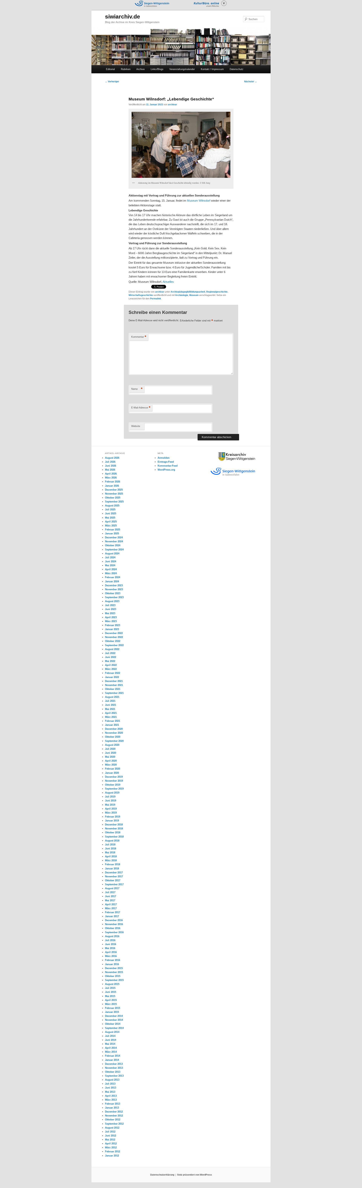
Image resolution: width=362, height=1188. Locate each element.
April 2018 (111, 856)
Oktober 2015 (112, 976)
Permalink (155, 298)
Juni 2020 (110, 752)
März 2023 (111, 621)
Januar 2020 (112, 772)
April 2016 (111, 952)
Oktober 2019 (112, 784)
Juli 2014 (110, 1036)
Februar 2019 (112, 816)
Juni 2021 (110, 704)
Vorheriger (112, 81)
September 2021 (114, 693)
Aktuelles (168, 281)
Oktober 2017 (112, 880)
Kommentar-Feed (168, 465)
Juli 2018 (110, 844)
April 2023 (111, 617)
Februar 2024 (112, 577)
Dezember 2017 (114, 872)
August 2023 (112, 601)
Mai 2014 (110, 1043)
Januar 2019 (112, 820)
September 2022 (114, 645)
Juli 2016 (110, 940)
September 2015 (114, 980)
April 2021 (111, 713)
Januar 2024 (112, 581)
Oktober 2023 (112, 593)
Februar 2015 (112, 1008)
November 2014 (114, 1020)
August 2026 (112, 457)
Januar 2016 (112, 964)
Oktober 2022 (112, 641)
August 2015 (112, 984)
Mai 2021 (110, 709)
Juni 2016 (110, 944)
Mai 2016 (110, 948)
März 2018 (111, 860)
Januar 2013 (112, 1107)
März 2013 (111, 1099)
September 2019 (114, 788)
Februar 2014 (112, 1055)
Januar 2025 (112, 533)
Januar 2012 (112, 1155)
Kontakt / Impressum (212, 69)
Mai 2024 (110, 565)
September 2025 (114, 501)
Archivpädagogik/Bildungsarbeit (188, 291)
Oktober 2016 (112, 928)
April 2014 (111, 1047)
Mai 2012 (110, 1139)
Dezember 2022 (114, 633)
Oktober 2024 (112, 545)
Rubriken (125, 69)
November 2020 (114, 732)
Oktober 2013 (112, 1071)
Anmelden (163, 457)
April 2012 (111, 1143)
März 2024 (111, 573)
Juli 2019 (110, 796)
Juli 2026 (110, 461)
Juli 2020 (110, 748)
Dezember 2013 (114, 1063)
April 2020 (111, 760)
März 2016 (111, 956)
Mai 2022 (110, 661)
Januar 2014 (112, 1060)
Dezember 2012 (114, 1111)
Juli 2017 (110, 892)
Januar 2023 (112, 629)
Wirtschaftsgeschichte (141, 295)
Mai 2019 (110, 804)
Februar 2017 (112, 912)
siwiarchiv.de (122, 16)
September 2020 (114, 741)
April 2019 (111, 808)
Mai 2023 (110, 613)
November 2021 (114, 685)
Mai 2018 (110, 852)
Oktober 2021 (112, 689)
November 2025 (114, 493)
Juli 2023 (110, 605)
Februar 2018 (112, 864)
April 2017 (111, 904)
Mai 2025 (110, 517)
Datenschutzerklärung (162, 1174)
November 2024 (114, 541)
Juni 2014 (110, 1040)
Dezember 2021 (114, 681)
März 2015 (111, 1004)
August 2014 (112, 1032)
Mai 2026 (110, 469)
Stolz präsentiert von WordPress (194, 1174)
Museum (194, 295)
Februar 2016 (112, 960)
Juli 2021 (110, 701)
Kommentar (138, 336)
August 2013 (112, 1079)
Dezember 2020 (114, 728)
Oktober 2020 (112, 736)
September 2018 (114, 836)
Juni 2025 (110, 513)
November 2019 (114, 780)
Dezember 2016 (114, 920)
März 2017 (111, 908)
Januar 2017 (112, 916)
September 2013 (114, 1075)
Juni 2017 (110, 896)
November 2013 (114, 1067)
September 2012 (114, 1123)
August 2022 (112, 649)
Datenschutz (236, 69)
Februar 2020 (112, 768)
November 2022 (114, 637)
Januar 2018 (112, 868)
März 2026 (111, 477)
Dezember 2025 (114, 489)
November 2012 (114, 1115)
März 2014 (111, 1051)
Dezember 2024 (114, 537)
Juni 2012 (110, 1135)
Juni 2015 (110, 992)
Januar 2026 (112, 485)
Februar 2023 (112, 625)
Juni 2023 (110, 609)
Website (135, 426)
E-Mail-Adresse (140, 407)
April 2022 (111, 665)
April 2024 (111, 569)
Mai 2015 (110, 996)
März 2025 (111, 525)
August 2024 (112, 553)
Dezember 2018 (114, 824)
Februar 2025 (112, 529)
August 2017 (112, 888)
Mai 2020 (110, 756)
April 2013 (111, 1095)
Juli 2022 (110, 653)
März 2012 (111, 1147)
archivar (172, 104)
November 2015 (114, 972)
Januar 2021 (112, 724)
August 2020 (112, 744)
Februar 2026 (112, 481)
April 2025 (111, 521)
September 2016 (114, 932)
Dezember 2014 (114, 1016)
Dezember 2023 (114, 585)
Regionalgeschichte (217, 291)
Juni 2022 (110, 657)
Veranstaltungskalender (182, 69)
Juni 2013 (110, 1087)
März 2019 (111, 812)
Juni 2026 (110, 465)
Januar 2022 (112, 677)
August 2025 (112, 505)
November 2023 (114, 589)
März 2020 (111, 764)
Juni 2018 (110, 848)
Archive (140, 69)
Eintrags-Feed (166, 461)
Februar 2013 (112, 1103)
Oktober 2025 (112, 497)
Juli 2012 (110, 1131)
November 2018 (114, 828)
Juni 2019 (110, 800)
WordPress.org (166, 469)
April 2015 (111, 1000)
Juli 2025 (110, 509)
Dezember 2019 (114, 776)
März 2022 (111, 669)
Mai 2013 (110, 1091)
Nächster (250, 81)
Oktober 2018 (112, 832)
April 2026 (111, 473)
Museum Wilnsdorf (198, 200)
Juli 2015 (110, 988)
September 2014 (114, 1028)
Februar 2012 (112, 1151)
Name (137, 389)
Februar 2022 (112, 673)
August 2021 (112, 697)
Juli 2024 (110, 557)
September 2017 (114, 884)
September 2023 (114, 597)
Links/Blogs (157, 69)
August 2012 (112, 1127)
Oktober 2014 (112, 1023)
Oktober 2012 (112, 1119)
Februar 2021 (112, 721)
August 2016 (112, 936)
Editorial (110, 69)
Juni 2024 (110, 561)
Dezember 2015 (114, 968)
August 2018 (112, 840)
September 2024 (114, 549)
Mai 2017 (110, 900)
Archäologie (181, 295)
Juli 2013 (110, 1083)
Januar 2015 (112, 1012)
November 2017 (114, 876)
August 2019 (112, 792)
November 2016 (114, 924)
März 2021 (111, 717)
